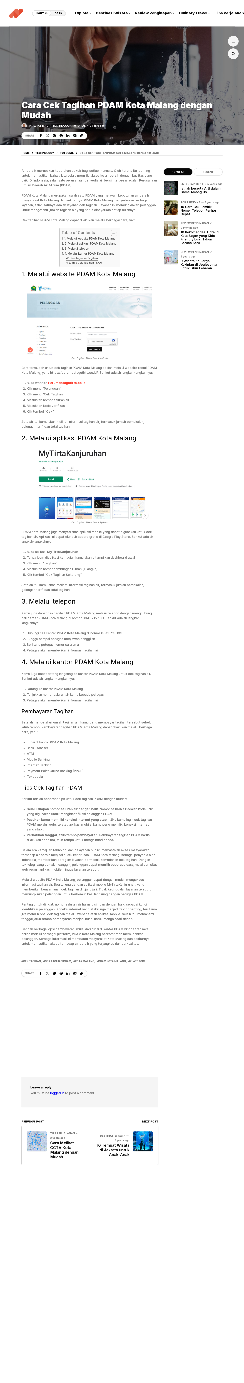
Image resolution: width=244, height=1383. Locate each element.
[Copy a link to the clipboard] (81, 135)
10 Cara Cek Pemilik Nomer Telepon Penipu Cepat (198, 210)
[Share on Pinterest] (61, 135)
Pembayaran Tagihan (84, 258)
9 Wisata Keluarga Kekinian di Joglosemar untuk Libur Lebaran (199, 264)
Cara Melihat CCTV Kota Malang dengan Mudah (64, 1150)
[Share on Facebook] (40, 135)
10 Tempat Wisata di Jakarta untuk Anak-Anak (113, 1150)
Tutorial (79, 125)
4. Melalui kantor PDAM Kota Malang (89, 253)
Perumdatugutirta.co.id (67, 383)
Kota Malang (84, 961)
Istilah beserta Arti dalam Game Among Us (201, 190)
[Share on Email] (74, 135)
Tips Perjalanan (62, 1133)
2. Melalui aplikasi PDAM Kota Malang (90, 243)
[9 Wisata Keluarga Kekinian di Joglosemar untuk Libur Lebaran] (171, 257)
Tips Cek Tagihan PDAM (86, 262)
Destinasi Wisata (112, 1135)
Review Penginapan (195, 223)
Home (25, 152)
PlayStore (138, 961)
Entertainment (192, 183)
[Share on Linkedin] (67, 135)
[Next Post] (143, 1141)
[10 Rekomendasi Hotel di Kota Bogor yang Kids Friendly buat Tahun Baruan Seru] (171, 228)
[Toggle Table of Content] (112, 233)
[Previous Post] (37, 1141)
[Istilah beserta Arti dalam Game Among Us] (171, 188)
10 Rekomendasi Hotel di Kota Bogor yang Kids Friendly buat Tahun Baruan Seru (200, 237)
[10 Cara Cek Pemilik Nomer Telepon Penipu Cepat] (171, 207)
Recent (208, 171)
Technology (62, 125)
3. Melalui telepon (77, 248)
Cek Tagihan (32, 961)
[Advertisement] (89, 1023)
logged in (57, 1093)
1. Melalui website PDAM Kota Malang (89, 238)
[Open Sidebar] (233, 41)
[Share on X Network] (47, 135)
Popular (178, 171)
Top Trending (190, 202)
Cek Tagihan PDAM (58, 961)
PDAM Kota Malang (112, 961)
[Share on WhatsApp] (54, 135)
